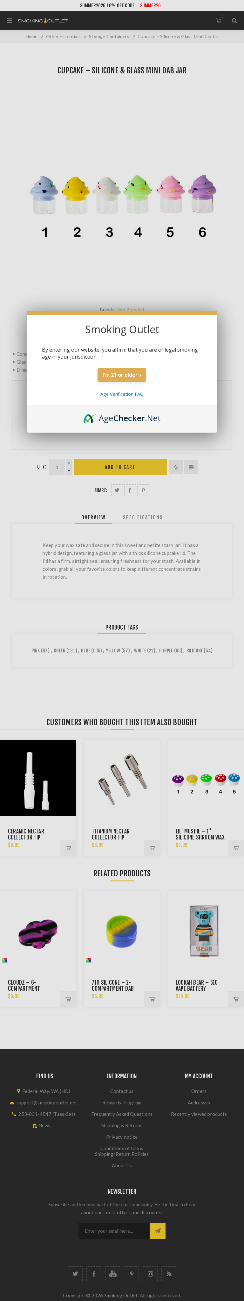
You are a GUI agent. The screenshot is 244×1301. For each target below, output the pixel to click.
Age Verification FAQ (122, 394)
